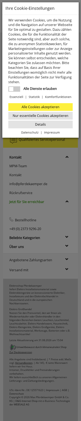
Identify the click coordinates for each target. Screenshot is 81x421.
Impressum (52, 132)
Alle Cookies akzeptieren (40, 107)
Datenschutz (30, 132)
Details (40, 124)
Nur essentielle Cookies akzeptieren (40, 115)
